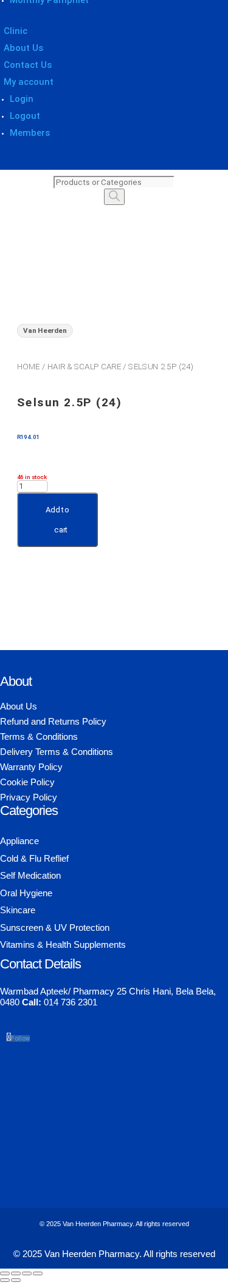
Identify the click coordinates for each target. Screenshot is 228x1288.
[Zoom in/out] (5, 1273)
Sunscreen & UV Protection (54, 927)
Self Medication (30, 875)
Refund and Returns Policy (53, 721)
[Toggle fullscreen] (16, 1273)
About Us (23, 47)
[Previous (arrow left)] (5, 1280)
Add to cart (57, 519)
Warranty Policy (31, 767)
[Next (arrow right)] (16, 1280)
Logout (25, 115)
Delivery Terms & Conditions (56, 751)
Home (28, 366)
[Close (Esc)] (38, 1273)
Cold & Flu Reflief (34, 858)
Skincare (17, 910)
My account (29, 81)
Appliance (19, 841)
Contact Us (28, 64)
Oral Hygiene (26, 893)
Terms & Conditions (39, 736)
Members (30, 132)
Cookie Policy (27, 782)
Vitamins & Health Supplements (63, 944)
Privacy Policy (28, 797)
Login (21, 98)
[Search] (114, 197)
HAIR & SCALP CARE (84, 366)
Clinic (15, 30)
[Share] (27, 1273)
